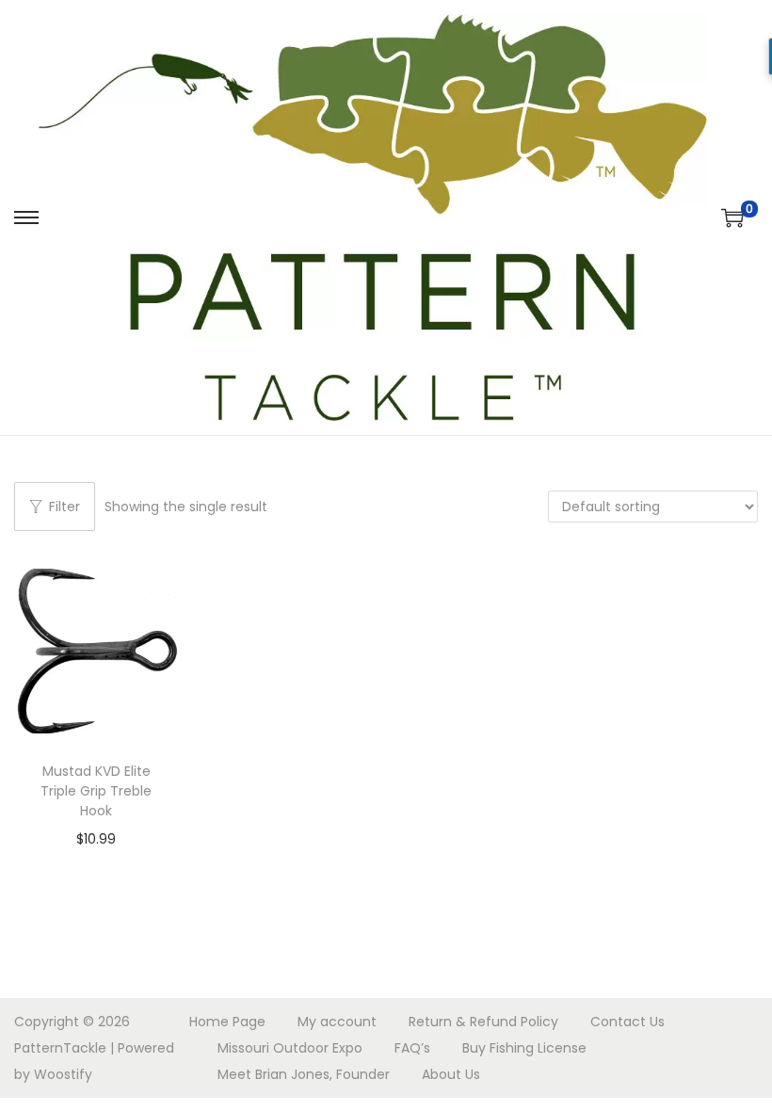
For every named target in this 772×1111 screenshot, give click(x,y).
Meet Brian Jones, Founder (303, 1074)
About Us (451, 1074)
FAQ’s (412, 1048)
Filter (64, 506)
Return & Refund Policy (483, 1021)
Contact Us (627, 1021)
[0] (732, 217)
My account (337, 1021)
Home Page (227, 1021)
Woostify (63, 1074)
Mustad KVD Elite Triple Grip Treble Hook (96, 791)
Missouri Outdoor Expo (289, 1048)
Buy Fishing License (524, 1048)
